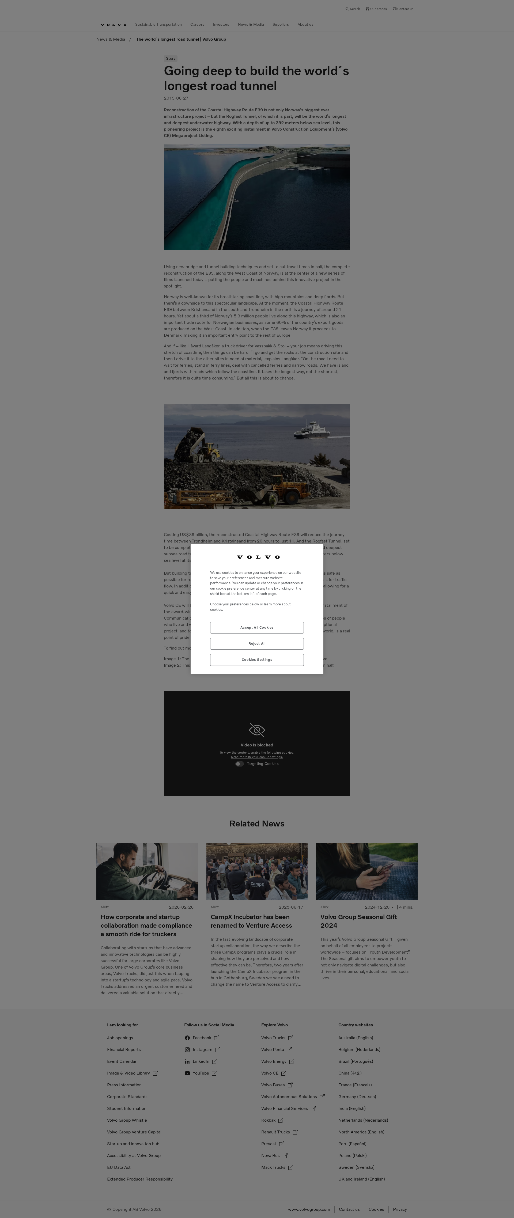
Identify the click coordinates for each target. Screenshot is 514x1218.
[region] (257, 609)
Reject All (257, 643)
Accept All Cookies (257, 627)
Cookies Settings (257, 660)
